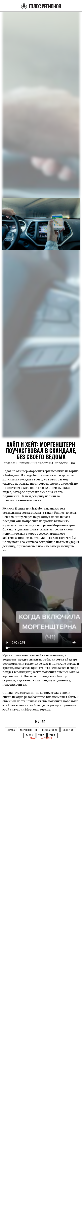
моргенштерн (28, 729)
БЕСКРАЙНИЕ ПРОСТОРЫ (36, 463)
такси (29, 735)
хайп (41, 735)
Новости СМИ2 (41, 738)
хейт (52, 735)
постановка (50, 729)
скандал (68, 729)
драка (11, 729)
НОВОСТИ (61, 463)
